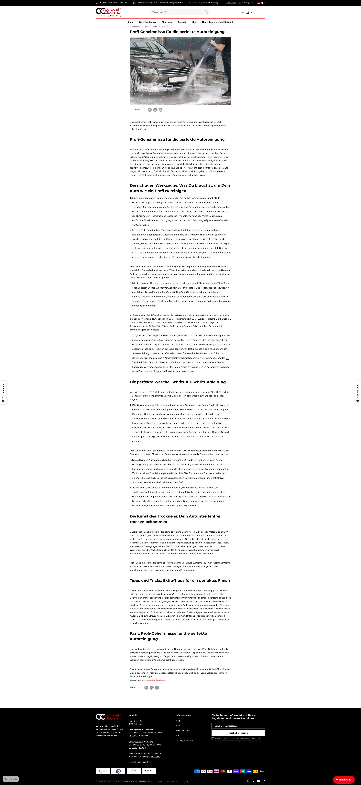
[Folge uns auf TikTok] (264, 781)
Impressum (187, 781)
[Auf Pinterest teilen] (150, 110)
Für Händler (231, 3)
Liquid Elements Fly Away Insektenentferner (208, 562)
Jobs (178, 735)
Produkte (160, 680)
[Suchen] (206, 12)
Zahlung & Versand (184, 740)
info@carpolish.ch (143, 762)
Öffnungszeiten (248, 3)
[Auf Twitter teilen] (155, 110)
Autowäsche (135, 26)
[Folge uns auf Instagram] (253, 781)
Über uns (167, 22)
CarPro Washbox (142, 318)
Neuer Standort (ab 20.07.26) (218, 22)
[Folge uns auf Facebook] (247, 781)
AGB (160, 781)
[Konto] (247, 12)
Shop (130, 22)
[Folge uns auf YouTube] (258, 781)
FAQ (178, 725)
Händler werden (183, 730)
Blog (194, 22)
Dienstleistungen (147, 22)
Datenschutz (172, 781)
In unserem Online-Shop (209, 669)
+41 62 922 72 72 (156, 753)
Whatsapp (155, 756)
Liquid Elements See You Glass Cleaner (198, 496)
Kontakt (182, 22)
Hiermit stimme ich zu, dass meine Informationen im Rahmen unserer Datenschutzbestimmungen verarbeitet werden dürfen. (238, 739)
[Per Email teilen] (160, 110)
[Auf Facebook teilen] (144, 110)
